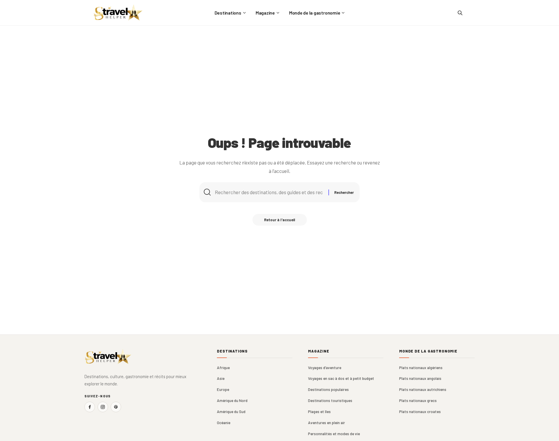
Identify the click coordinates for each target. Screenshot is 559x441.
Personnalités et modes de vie (334, 433)
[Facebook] (89, 407)
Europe (223, 389)
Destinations (232, 351)
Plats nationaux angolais (420, 378)
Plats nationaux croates (420, 411)
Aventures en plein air (326, 422)
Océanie (223, 422)
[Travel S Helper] (118, 12)
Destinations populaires (328, 389)
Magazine (318, 351)
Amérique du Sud (231, 411)
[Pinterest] (116, 407)
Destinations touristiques (330, 400)
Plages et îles (319, 411)
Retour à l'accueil (279, 219)
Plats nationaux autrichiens (422, 389)
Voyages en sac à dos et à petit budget (341, 378)
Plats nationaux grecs (418, 400)
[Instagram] (103, 407)
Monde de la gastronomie (428, 351)
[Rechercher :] (269, 192)
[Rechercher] (460, 13)
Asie (220, 378)
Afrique (223, 367)
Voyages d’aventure (324, 367)
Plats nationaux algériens (421, 367)
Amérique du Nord (232, 400)
